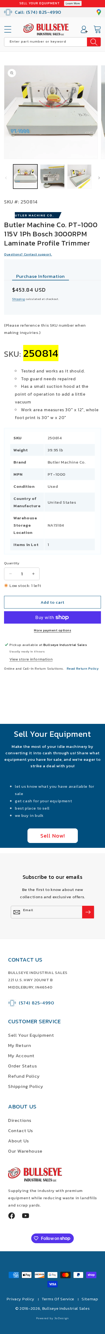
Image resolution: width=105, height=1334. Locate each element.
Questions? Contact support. (28, 254)
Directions (20, 1120)
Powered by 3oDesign (52, 1318)
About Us (18, 1140)
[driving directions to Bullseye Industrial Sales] (99, 12)
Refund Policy (24, 1076)
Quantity (11, 563)
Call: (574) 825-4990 (38, 12)
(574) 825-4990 (36, 1002)
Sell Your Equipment (31, 1035)
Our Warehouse (25, 1151)
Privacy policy (20, 1299)
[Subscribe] (88, 912)
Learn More (73, 3)
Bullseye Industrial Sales (66, 1308)
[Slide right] (99, 178)
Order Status (22, 1065)
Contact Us (20, 1130)
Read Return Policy (83, 668)
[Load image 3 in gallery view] (79, 176)
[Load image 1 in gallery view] (25, 176)
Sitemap (90, 1299)
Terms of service (58, 1299)
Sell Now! (52, 836)
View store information (30, 659)
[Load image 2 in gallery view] (52, 176)
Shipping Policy (25, 1086)
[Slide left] (6, 178)
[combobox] (52, 41)
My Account (21, 1055)
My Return (19, 1045)
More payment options (52, 630)
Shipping (18, 299)
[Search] (94, 41)
